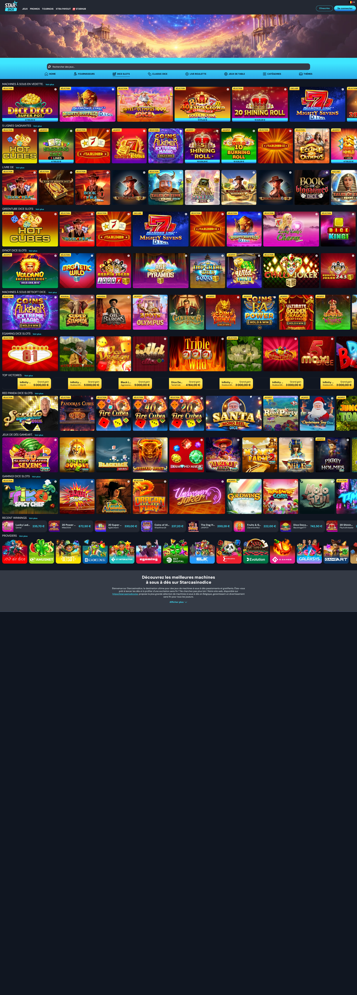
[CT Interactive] (121, 551)
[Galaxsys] (309, 551)
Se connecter (345, 8)
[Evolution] (255, 551)
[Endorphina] (229, 551)
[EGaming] (148, 551)
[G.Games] (282, 551)
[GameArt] (336, 551)
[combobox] (178, 66)
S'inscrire (324, 8)
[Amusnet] (41, 551)
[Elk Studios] (202, 551)
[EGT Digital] (175, 551)
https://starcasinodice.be (125, 593)
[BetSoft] (68, 551)
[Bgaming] (95, 551)
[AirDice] (14, 551)
